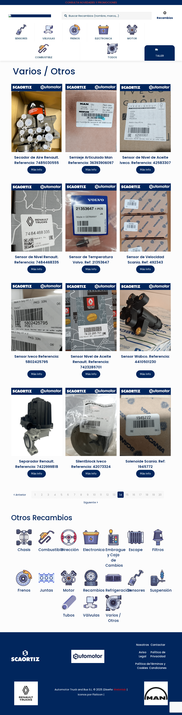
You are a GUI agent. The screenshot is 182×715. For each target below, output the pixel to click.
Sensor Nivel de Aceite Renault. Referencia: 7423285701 (91, 362)
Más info (36, 169)
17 (140, 495)
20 (160, 495)
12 (107, 495)
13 (114, 495)
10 (94, 495)
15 (127, 495)
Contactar (158, 645)
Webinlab (120, 689)
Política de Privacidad (157, 654)
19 (153, 495)
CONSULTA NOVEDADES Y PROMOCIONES (91, 2)
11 (101, 495)
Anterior (20, 495)
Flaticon (97, 694)
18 (147, 495)
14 (120, 495)
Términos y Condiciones (158, 666)
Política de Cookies (142, 666)
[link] (26, 693)
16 (134, 495)
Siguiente (90, 502)
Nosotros (142, 645)
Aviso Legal (142, 654)
